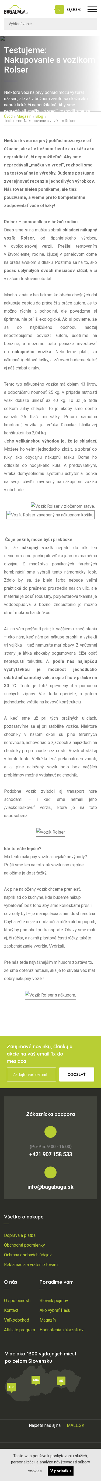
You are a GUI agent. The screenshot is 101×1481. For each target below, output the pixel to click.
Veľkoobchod (16, 1320)
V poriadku (60, 1471)
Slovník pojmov (54, 1300)
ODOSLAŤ (77, 1074)
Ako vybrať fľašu (55, 1310)
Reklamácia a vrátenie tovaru (31, 1264)
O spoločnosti (17, 1300)
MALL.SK (75, 1425)
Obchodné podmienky (24, 1245)
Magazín (24, 116)
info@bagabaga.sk (50, 1187)
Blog (39, 116)
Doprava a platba (20, 1235)
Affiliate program (19, 1329)
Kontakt (11, 1310)
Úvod (8, 116)
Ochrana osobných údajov (28, 1254)
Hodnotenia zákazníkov (61, 1329)
